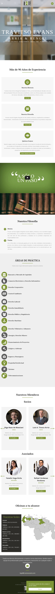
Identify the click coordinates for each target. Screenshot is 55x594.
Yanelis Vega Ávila (14, 478)
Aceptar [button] (40, 589)
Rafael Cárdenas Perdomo (41, 479)
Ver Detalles (13, 438)
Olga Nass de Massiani (13, 427)
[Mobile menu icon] (52, 3)
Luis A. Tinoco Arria (41, 427)
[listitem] (41, 522)
